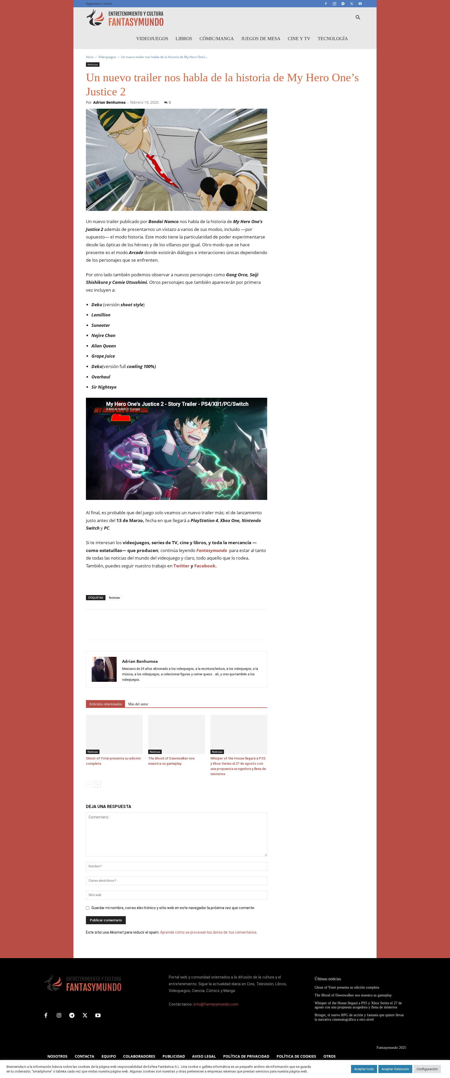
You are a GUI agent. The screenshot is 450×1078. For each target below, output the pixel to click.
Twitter (181, 566)
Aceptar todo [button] (364, 1069)
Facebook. (205, 566)
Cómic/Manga (216, 38)
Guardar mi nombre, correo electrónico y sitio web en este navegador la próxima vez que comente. (173, 908)
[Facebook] (326, 3)
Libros (184, 38)
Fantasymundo (211, 550)
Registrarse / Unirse (99, 3)
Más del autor (138, 704)
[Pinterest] (115, 629)
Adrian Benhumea (109, 102)
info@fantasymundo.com (215, 1004)
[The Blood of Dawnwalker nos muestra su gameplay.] (176, 734)
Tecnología (333, 38)
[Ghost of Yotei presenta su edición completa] (114, 734)
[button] (358, 18)
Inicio (89, 57)
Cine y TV (299, 38)
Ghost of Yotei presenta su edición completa (347, 987)
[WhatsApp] (127, 629)
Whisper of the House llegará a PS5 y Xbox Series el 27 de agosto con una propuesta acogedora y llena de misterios (358, 1005)
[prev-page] (89, 784)
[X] (351, 3)
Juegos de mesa (260, 38)
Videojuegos (152, 38)
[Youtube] (360, 3)
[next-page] (97, 784)
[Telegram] (343, 3)
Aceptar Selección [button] (395, 1069)
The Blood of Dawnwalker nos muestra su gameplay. (353, 995)
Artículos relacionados (105, 704)
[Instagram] (334, 3)
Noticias (93, 64)
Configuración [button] (427, 1069)
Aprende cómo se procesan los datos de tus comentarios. (208, 932)
